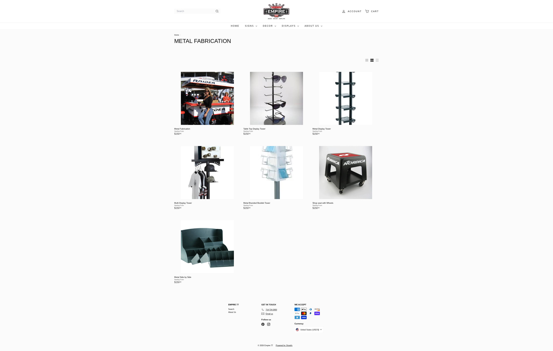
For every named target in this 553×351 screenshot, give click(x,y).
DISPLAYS (289, 26)
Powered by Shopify (284, 345)
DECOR (268, 26)
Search (231, 309)
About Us (232, 312)
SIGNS (250, 26)
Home (176, 35)
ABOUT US (312, 26)
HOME (235, 26)
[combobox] (197, 11)
